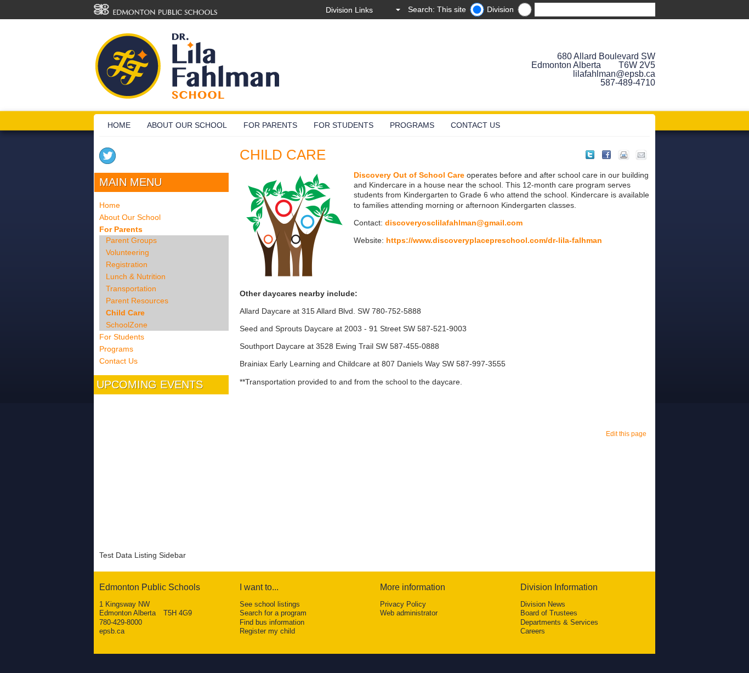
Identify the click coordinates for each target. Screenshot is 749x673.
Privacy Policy (403, 604)
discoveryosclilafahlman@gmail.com (454, 222)
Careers (532, 631)
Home (118, 125)
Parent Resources (137, 300)
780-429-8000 (120, 622)
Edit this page (628, 434)
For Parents (270, 125)
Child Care (125, 312)
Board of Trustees (548, 613)
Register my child (267, 631)
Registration (126, 264)
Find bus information (272, 622)
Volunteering (127, 252)
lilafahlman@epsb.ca (614, 73)
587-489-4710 (627, 82)
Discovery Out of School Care (409, 175)
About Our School (187, 125)
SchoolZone (126, 324)
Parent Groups (131, 240)
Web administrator (409, 613)
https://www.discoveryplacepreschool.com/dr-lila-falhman (494, 240)
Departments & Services (559, 622)
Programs (412, 125)
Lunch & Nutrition (136, 276)
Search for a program (273, 613)
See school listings (270, 604)
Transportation (131, 288)
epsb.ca (111, 631)
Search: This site (437, 9)
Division (500, 9)
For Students (343, 125)
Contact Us (475, 125)
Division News (542, 604)
